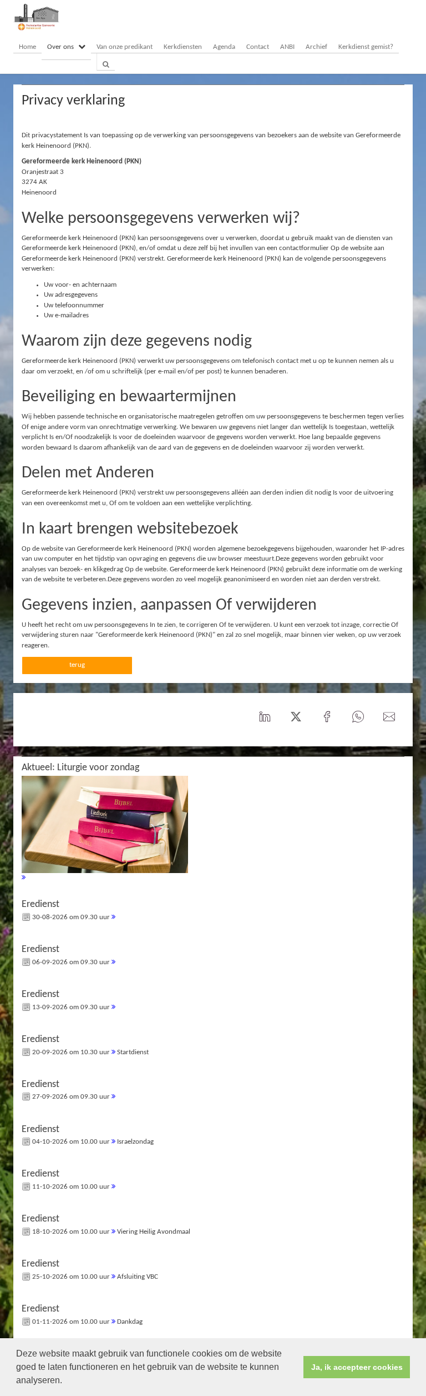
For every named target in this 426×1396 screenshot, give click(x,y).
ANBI (287, 47)
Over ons (60, 47)
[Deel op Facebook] (327, 717)
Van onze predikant (125, 47)
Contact (257, 47)
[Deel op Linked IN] (264, 717)
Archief (316, 47)
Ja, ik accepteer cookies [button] (357, 1367)
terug (77, 665)
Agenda (224, 47)
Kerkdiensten (183, 47)
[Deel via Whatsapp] (358, 717)
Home (27, 47)
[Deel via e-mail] (389, 717)
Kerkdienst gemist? (365, 47)
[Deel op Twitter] (296, 717)
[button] (66, 1381)
